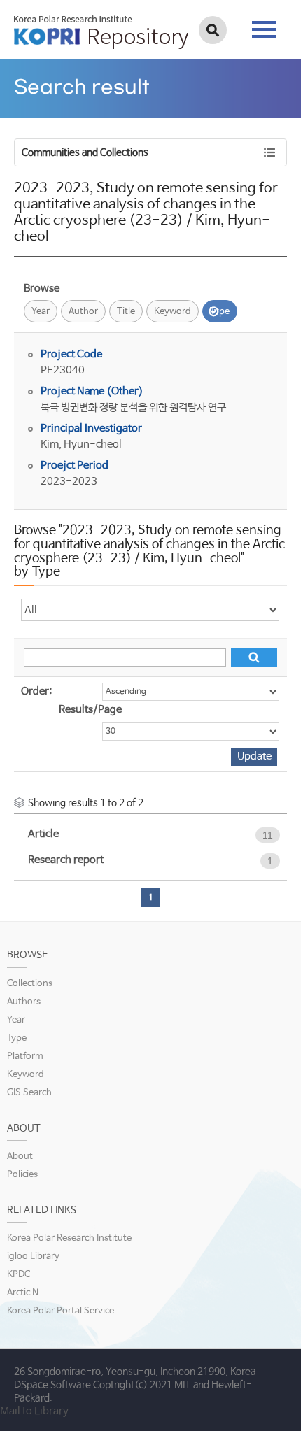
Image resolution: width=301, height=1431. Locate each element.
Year (40, 311)
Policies (22, 1174)
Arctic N (22, 1293)
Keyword (172, 311)
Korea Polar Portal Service (60, 1311)
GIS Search (29, 1093)
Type (220, 311)
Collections (29, 983)
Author (83, 311)
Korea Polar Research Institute (69, 1238)
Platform (25, 1056)
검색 (213, 30)
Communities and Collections (85, 152)
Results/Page (90, 710)
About (20, 1156)
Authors (24, 1002)
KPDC (18, 1274)
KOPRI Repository (101, 32)
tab (264, 25)
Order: (36, 691)
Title (126, 311)
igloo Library (33, 1256)
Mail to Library (34, 1411)
